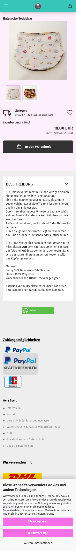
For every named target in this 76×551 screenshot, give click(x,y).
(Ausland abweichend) (43, 115)
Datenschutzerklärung (40, 513)
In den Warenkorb (38, 147)
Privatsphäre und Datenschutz (25, 439)
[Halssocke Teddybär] (38, 50)
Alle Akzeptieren (38, 521)
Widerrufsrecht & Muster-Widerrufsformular (34, 427)
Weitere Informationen (38, 543)
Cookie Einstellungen (20, 445)
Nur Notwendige (38, 533)
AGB (9, 433)
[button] (38, 310)
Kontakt (11, 414)
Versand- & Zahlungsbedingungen (28, 420)
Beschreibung (19, 184)
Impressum (14, 408)
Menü (6, 6)
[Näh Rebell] (38, 6)
